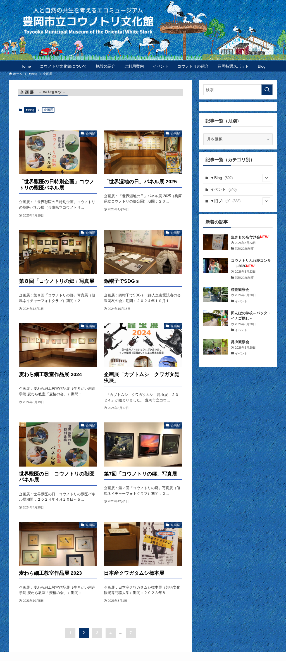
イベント (223, 189)
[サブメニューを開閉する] (266, 178)
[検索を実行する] (267, 89)
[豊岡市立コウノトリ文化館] (154, 21)
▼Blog (29, 109)
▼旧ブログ (225, 201)
